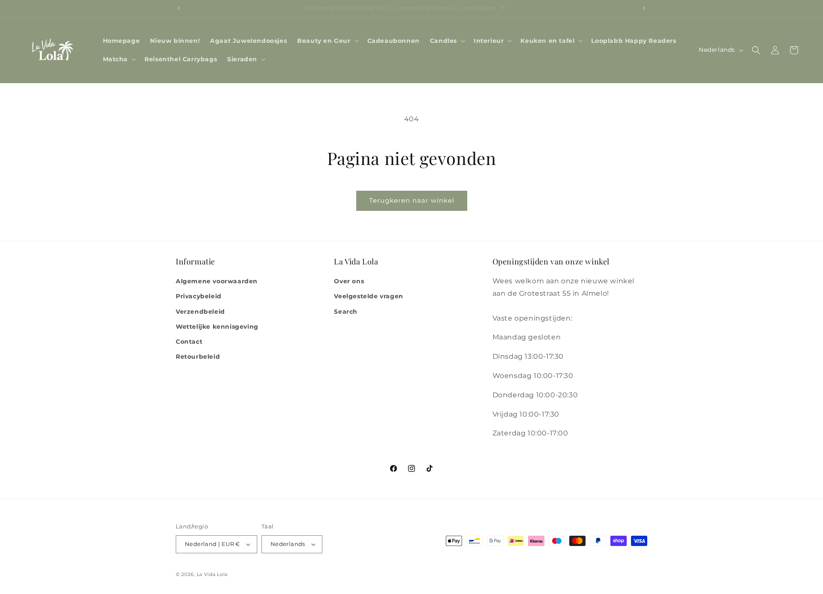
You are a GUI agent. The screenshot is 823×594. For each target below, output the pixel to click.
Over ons (349, 281)
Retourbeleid (198, 356)
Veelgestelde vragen (368, 296)
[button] (327, 41)
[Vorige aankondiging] (178, 8)
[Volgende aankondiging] (644, 8)
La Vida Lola (212, 574)
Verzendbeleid (200, 311)
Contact (189, 341)
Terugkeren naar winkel (411, 200)
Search (345, 311)
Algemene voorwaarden (217, 281)
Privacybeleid (199, 296)
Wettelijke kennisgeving (217, 326)
